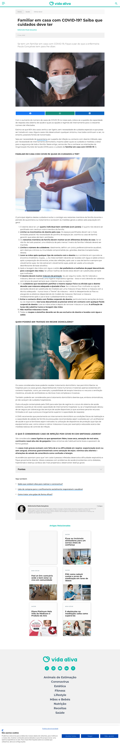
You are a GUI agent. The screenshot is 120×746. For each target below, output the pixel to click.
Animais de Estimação (60, 677)
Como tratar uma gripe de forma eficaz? (35, 494)
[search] (116, 3)
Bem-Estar (35, 570)
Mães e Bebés (60, 699)
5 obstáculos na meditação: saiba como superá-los (76, 613)
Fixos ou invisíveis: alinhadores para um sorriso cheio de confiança (75, 541)
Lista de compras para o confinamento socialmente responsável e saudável (50, 489)
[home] (60, 3)
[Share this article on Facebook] (30, 113)
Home (20, 12)
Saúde (28, 12)
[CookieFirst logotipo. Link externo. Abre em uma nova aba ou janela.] (3, 730)
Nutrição (60, 703)
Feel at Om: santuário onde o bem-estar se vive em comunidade (42, 578)
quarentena (42, 139)
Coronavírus (60, 681)
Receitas (60, 708)
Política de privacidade (50, 728)
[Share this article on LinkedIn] (89, 113)
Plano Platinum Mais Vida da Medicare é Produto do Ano (41, 613)
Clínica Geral (38, 12)
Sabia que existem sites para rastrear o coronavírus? (40, 484)
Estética (60, 686)
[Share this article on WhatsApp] (60, 113)
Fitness (60, 690)
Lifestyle (60, 695)
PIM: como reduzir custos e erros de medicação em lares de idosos (76, 577)
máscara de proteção (52, 276)
